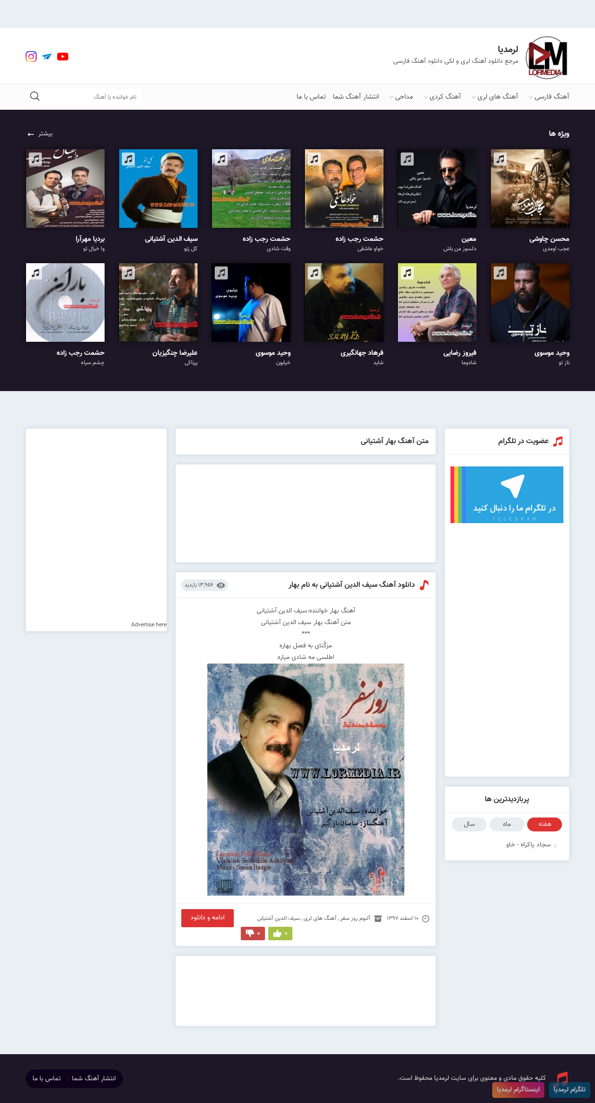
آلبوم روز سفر (355, 918)
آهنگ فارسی (552, 97)
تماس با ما (311, 97)
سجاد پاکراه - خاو (528, 845)
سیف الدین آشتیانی (278, 918)
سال (469, 824)
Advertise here (148, 625)
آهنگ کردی (445, 97)
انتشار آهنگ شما (356, 97)
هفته (544, 824)
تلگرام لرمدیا (570, 1090)
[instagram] (31, 56)
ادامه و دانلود (208, 918)
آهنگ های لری (497, 97)
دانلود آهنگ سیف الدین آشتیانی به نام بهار (352, 585)
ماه (507, 824)
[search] (35, 97)
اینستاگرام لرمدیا (518, 1090)
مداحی (404, 97)
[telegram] (47, 56)
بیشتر (45, 134)
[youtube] (62, 56)
